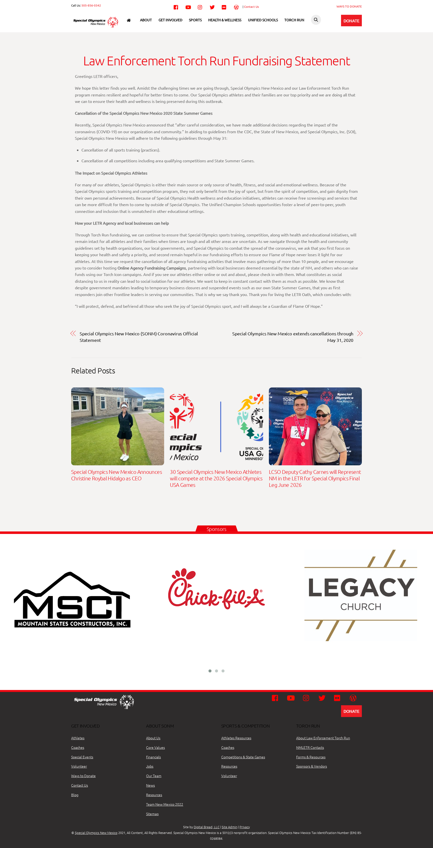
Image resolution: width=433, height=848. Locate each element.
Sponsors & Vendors (311, 766)
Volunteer (79, 766)
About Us (153, 737)
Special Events (82, 756)
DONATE (351, 20)
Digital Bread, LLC (207, 826)
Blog (74, 794)
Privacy (245, 826)
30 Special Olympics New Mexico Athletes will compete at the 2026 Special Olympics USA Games (216, 478)
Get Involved (170, 20)
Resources (154, 794)
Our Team (153, 775)
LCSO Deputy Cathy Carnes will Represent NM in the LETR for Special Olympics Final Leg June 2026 (315, 478)
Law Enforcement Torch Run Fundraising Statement (216, 60)
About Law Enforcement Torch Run (323, 737)
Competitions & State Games (243, 756)
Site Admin (229, 826)
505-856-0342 (91, 5)
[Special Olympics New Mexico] (97, 27)
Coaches (77, 747)
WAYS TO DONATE (349, 6)
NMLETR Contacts (310, 747)
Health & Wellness (224, 20)
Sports (195, 20)
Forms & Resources (311, 756)
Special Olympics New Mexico (96, 832)
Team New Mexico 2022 (164, 804)
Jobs (149, 766)
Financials (153, 756)
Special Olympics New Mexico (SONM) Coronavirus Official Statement (139, 337)
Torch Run (294, 20)
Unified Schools (263, 20)
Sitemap (152, 813)
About (146, 20)
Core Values (155, 747)
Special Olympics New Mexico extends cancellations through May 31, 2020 (293, 337)
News (150, 785)
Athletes (77, 737)
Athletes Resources (236, 737)
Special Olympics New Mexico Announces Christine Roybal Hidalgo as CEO (116, 475)
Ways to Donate (83, 775)
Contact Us (251, 7)
